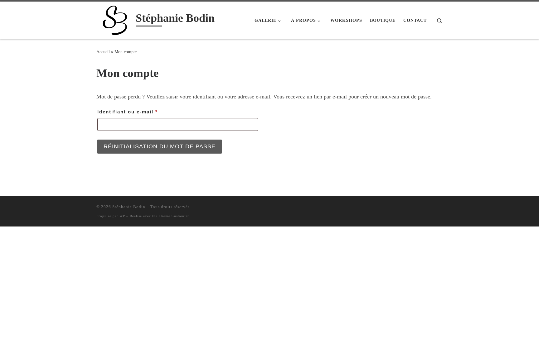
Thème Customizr (174, 216)
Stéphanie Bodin (128, 206)
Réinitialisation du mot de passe (160, 146)
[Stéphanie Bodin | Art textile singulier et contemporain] (115, 19)
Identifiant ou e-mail (143, 111)
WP (122, 216)
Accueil (103, 51)
